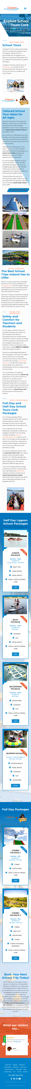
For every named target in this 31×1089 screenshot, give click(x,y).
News (25, 1069)
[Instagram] (17, 1079)
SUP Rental (15, 1067)
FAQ (14, 1071)
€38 (15, 880)
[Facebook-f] (11, 1079)
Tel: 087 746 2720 (15, 1075)
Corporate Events (9, 1069)
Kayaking (14, 1064)
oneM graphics (21, 1085)
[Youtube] (20, 1079)
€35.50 (15, 785)
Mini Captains (7, 1067)
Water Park (8, 1064)
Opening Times (8, 1071)
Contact (19, 1071)
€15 (15, 587)
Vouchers (25, 1071)
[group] (15, 1045)
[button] (25, 8)
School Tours (23, 1067)
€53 (15, 958)
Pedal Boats (22, 1064)
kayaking (10, 149)
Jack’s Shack (18, 1069)
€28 (15, 721)
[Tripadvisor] (14, 1079)
